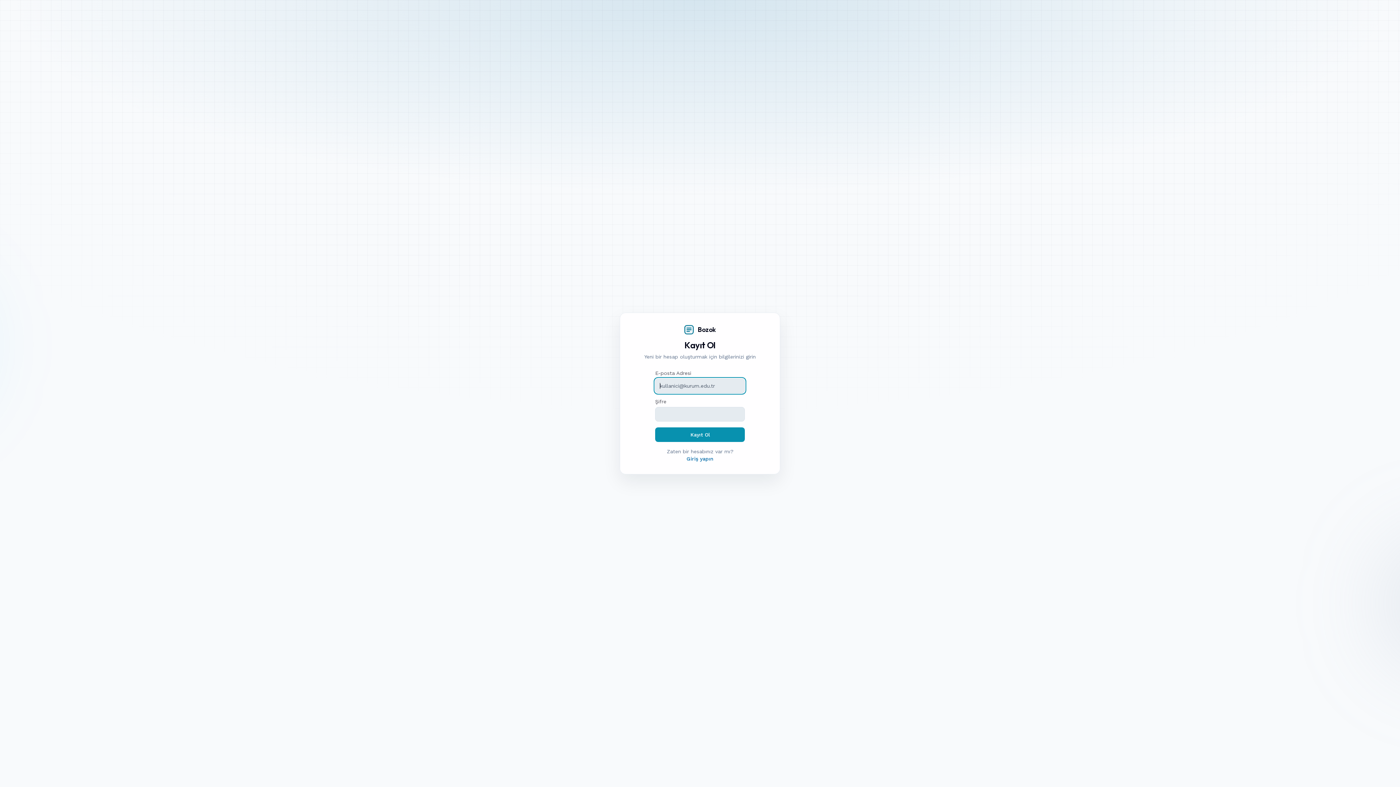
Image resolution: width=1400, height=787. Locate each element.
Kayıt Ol (700, 435)
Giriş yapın (700, 459)
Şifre (660, 401)
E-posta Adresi (673, 373)
